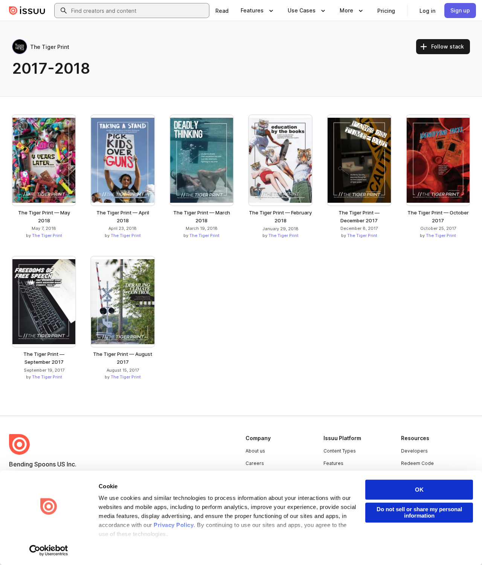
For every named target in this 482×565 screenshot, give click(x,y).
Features (333, 463)
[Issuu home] (27, 10)
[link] (222, 10)
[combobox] (138, 10)
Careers (255, 463)
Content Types (339, 451)
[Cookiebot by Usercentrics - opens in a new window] (49, 550)
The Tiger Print (47, 235)
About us (255, 451)
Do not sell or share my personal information (419, 512)
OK (419, 489)
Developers (414, 451)
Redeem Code (417, 463)
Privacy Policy (174, 525)
